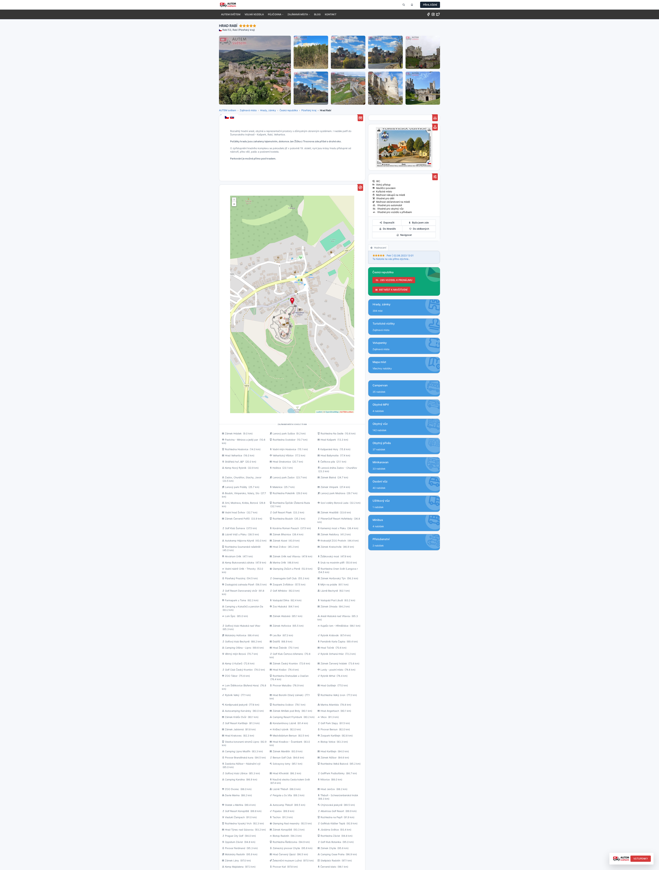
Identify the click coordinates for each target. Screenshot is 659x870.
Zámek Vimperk (329, 487)
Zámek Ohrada (329, 606)
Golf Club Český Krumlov (239, 669)
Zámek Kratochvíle (331, 546)
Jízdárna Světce (329, 829)
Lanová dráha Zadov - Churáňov (339, 467)
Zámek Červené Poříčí (237, 518)
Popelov (277, 811)
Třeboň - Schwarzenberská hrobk (339, 795)
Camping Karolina (235, 779)
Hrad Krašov (280, 669)
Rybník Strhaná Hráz (332, 653)
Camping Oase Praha (332, 854)
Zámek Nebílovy (330, 534)
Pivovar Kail (279, 866)
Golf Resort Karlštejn (236, 723)
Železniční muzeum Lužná (287, 860)
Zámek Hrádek (233, 433)
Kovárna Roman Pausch (286, 528)
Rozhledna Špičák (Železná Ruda (291, 502)
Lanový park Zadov (284, 477)
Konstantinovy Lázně (284, 723)
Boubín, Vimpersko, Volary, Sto (242, 493)
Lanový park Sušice (284, 433)
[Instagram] (433, 15)
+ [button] (234, 199)
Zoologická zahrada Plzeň (239, 584)
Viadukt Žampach (235, 817)
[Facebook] (428, 15)
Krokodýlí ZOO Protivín (333, 540)
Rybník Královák (330, 635)
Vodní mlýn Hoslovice (284, 449)
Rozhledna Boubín (283, 518)
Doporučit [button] (388, 222)
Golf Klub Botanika (331, 841)
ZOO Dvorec (232, 789)
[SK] (232, 118)
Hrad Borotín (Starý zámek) (288, 695)
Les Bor (277, 635)
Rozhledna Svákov (283, 704)
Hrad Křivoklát (281, 773)
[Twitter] (438, 15)
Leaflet (319, 411)
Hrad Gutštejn (328, 685)
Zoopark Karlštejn (330, 735)
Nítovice (325, 779)
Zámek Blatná (328, 477)
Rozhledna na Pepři (331, 817)
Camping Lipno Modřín (237, 751)
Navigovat (405, 234)
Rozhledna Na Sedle (332, 433)
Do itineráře (388, 228)
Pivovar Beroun (329, 729)
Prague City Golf (234, 835)
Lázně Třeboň (280, 789)
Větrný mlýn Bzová (235, 653)
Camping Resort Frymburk (287, 717)
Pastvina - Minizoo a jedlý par (241, 439)
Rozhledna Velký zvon (333, 695)
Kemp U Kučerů (233, 663)
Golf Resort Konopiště (237, 811)
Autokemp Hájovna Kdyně (239, 540)
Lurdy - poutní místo (332, 669)
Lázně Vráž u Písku (235, 534)
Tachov (277, 817)
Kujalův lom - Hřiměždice (334, 625)
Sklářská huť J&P (234, 461)
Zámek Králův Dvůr (235, 717)
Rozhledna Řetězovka (285, 841)
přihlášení (430, 4)
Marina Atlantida (330, 704)
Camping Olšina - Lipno (238, 647)
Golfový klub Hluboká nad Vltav (242, 625)
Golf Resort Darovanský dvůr (241, 590)
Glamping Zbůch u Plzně (286, 568)
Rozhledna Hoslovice (236, 449)
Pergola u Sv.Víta (282, 795)
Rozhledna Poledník (284, 493)
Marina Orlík (279, 562)
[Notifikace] (412, 5)
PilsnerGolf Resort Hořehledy (336, 518)
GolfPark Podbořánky (333, 773)
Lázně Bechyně (329, 590)
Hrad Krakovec (233, 735)
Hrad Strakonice (282, 461)
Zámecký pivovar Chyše (286, 848)
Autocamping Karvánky (238, 710)
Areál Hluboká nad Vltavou (335, 616)
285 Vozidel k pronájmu (395, 280)
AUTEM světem (227, 110)
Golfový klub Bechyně (237, 641)
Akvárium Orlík (233, 556)
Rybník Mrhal (328, 675)
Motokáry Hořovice (235, 635)
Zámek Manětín (281, 751)
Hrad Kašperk (328, 439)
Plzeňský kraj (308, 110)
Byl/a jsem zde (420, 222)
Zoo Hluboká (280, 606)
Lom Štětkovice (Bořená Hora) (242, 685)
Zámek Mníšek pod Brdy (286, 710)
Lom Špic (230, 616)
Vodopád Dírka (281, 600)
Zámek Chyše (328, 848)
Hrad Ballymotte (330, 455)
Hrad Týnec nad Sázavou (239, 829)
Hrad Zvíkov (279, 546)
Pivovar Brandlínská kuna (239, 757)
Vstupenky (640, 858)
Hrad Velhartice (233, 455)
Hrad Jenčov (328, 789)
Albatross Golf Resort (332, 811)
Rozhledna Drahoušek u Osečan (291, 675)
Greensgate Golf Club (285, 578)
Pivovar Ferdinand (235, 848)
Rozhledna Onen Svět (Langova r (339, 568)
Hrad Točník (327, 647)
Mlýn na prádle (328, 584)
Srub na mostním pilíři (332, 562)
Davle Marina (232, 795)
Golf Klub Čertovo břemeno (288, 653)
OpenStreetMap (332, 411)
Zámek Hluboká (281, 616)
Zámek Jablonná (234, 729)
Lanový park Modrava (333, 493)
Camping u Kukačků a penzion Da (244, 606)
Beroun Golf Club (282, 757)
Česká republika (289, 110)
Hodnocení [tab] (379, 247)
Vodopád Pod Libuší (331, 600)
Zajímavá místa (248, 110)
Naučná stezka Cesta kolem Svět (291, 779)
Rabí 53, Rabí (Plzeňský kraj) (238, 29)
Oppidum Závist (234, 841)
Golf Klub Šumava (235, 528)
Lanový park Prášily (236, 487)
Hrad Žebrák (280, 647)
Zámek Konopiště (282, 829)
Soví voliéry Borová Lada (334, 502)
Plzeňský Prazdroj (235, 578)
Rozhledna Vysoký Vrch (238, 823)
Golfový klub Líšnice (236, 773)
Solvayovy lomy (281, 763)
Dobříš (276, 641)
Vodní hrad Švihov (235, 512)
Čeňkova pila (327, 461)
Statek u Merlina (234, 804)
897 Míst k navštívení (392, 289)
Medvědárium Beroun (285, 735)
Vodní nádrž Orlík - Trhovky (240, 568)
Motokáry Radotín (235, 854)
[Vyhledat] (403, 5)
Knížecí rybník (280, 729)
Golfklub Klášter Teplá (333, 823)
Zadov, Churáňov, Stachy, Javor (243, 477)
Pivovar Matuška (282, 685)
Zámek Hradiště (329, 512)
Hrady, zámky (268, 110)
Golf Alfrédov (280, 590)
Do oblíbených (420, 228)
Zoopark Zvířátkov (283, 584)
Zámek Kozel (280, 540)
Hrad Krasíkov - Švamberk (287, 741)
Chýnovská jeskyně (331, 804)
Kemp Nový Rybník (235, 467)
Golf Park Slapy (329, 723)
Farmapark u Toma (235, 600)
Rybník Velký (232, 695)
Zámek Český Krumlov (285, 663)
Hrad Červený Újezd (284, 854)
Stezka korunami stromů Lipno (242, 741)
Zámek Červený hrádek (334, 663)
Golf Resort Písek (282, 512)
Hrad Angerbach (330, 710)
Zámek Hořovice (282, 625)
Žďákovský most (329, 556)
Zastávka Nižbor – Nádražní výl (242, 763)
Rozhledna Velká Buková (334, 763)
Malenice (277, 487)
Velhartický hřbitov (283, 455)
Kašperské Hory (329, 449)
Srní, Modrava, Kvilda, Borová (242, 502)
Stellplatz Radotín (330, 860)
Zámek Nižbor (329, 757)
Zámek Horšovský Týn (333, 578)
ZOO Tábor (231, 675)
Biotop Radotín (281, 835)
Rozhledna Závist (330, 835)
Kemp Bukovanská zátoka (239, 562)
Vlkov (324, 717)
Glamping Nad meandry (286, 823)
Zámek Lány (232, 860)
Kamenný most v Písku (333, 528)
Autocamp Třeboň (283, 804)
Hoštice (277, 467)
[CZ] (227, 118)
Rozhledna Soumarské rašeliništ (243, 546)
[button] (275, 14)
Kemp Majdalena (234, 866)
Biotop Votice (328, 741)
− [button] (234, 204)
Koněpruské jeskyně (236, 704)
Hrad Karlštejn (328, 751)
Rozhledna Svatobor (284, 439)
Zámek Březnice (282, 534)
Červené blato (328, 866)
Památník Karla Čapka (332, 641)
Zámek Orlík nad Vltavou (286, 556)
